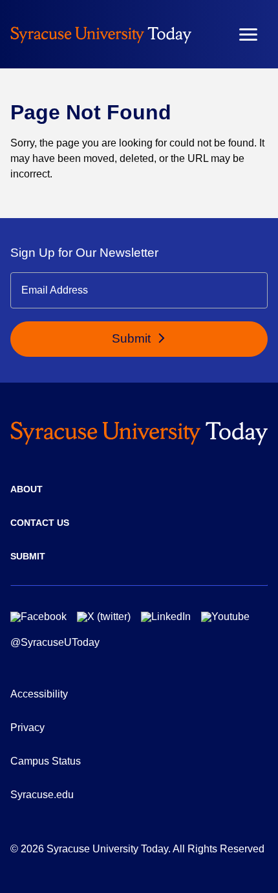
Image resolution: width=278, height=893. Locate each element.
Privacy (27, 727)
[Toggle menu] (248, 34)
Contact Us (39, 522)
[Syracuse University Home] (100, 34)
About (26, 489)
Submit (133, 338)
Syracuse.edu (42, 794)
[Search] (210, 34)
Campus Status (45, 761)
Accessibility (39, 693)
